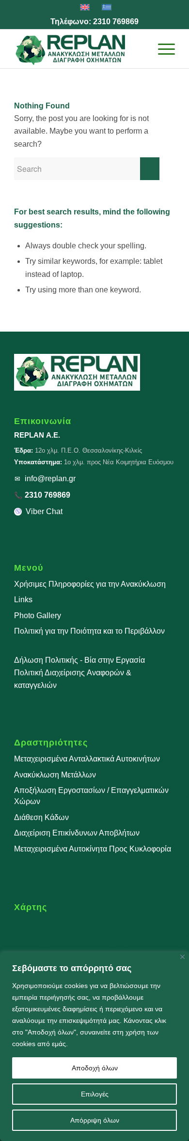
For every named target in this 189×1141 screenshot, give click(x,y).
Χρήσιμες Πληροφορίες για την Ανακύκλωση (90, 584)
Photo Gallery (37, 615)
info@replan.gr (50, 478)
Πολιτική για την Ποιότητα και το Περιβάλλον (89, 631)
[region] (94, 1046)
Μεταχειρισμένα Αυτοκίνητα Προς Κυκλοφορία (92, 849)
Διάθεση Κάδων (41, 817)
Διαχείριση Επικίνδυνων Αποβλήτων (77, 833)
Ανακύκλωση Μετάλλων (55, 775)
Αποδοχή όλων (95, 1068)
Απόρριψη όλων (94, 1120)
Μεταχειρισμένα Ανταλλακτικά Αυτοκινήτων (87, 759)
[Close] (182, 957)
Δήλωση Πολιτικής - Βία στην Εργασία (79, 660)
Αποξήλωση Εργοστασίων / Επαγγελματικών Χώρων (91, 796)
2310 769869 (116, 21)
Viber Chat (44, 511)
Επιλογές (95, 1094)
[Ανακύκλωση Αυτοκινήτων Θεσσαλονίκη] (78, 49)
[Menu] (161, 49)
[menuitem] (138, 49)
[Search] (138, 49)
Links (23, 599)
